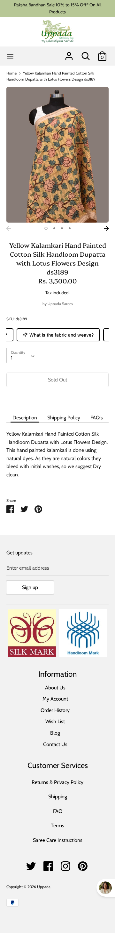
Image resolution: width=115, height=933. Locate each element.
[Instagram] (65, 864)
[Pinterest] (83, 864)
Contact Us (55, 744)
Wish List (55, 721)
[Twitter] (31, 864)
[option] (57, 155)
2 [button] (54, 228)
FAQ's (96, 418)
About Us (55, 688)
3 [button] (62, 228)
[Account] (69, 54)
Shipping (57, 797)
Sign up (30, 587)
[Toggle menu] (10, 56)
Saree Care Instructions (57, 840)
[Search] (85, 54)
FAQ (57, 811)
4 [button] (70, 228)
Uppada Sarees (60, 303)
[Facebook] (48, 864)
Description (24, 418)
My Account (55, 699)
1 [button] (46, 228)
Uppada (43, 886)
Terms (57, 826)
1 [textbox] (11, 358)
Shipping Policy (63, 418)
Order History (55, 710)
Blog (55, 733)
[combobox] (22, 355)
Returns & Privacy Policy (57, 782)
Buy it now (57, 399)
